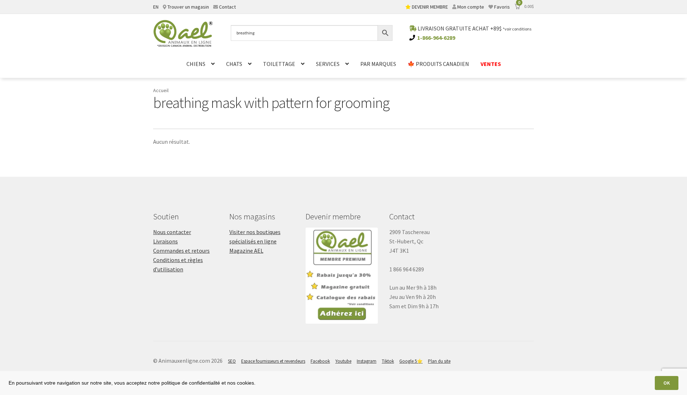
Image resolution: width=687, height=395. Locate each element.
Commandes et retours (181, 250)
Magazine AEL (246, 250)
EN (156, 7)
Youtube (343, 361)
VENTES (491, 63)
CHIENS (195, 63)
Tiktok (388, 361)
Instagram (366, 361)
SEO (232, 361)
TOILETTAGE (279, 63)
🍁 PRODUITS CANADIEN (438, 63)
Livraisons (165, 241)
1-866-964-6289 (436, 37)
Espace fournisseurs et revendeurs (273, 361)
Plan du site (439, 361)
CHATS (234, 63)
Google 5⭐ (411, 361)
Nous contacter (172, 231)
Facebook (320, 361)
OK (666, 383)
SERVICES (328, 63)
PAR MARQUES (378, 63)
